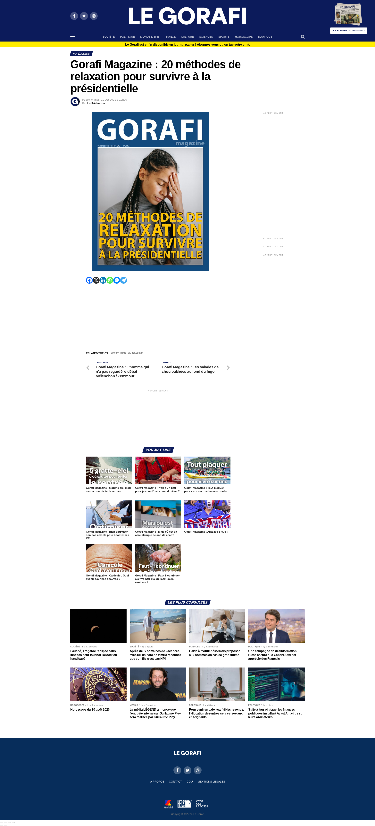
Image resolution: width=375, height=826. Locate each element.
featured (119, 353)
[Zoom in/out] (13, 822)
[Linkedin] (103, 280)
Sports (223, 36)
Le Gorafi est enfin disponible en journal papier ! (187, 44)
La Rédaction (96, 103)
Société (109, 36)
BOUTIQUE (265, 36)
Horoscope (244, 36)
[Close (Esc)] (1, 822)
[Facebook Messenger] (116, 280)
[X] (96, 280)
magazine (136, 353)
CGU (190, 781)
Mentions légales (211, 781)
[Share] (5, 822)
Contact (175, 781)
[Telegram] (123, 280)
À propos (157, 781)
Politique (127, 36)
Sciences (206, 36)
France (170, 36)
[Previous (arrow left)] (1, 825)
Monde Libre (149, 36)
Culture (187, 36)
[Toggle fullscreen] (9, 822)
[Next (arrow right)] (5, 825)
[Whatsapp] (109, 280)
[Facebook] (89, 280)
